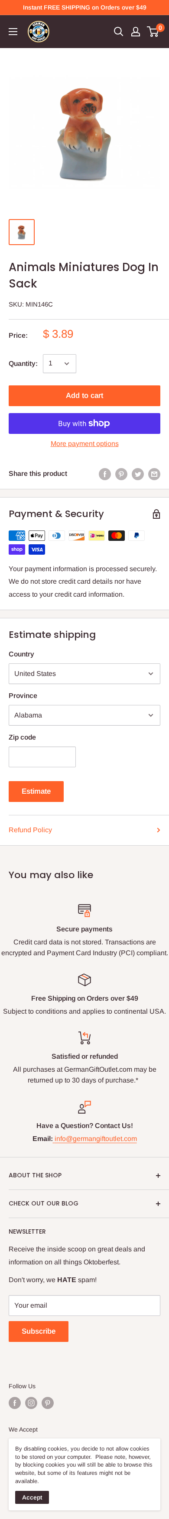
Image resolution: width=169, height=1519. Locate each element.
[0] (153, 31)
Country (21, 654)
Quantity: (23, 363)
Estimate (36, 791)
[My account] (135, 31)
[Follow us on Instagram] (31, 1402)
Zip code (22, 737)
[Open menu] (13, 31)
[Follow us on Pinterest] (48, 1402)
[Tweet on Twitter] (138, 473)
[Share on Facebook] (105, 473)
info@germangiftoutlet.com (96, 1138)
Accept (32, 1497)
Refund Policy (30, 830)
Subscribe (38, 1331)
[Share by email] (154, 473)
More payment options (85, 443)
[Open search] (119, 31)
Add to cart (84, 395)
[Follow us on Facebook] (15, 1402)
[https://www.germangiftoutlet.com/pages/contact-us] (54, 1138)
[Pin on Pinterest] (121, 473)
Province (23, 695)
